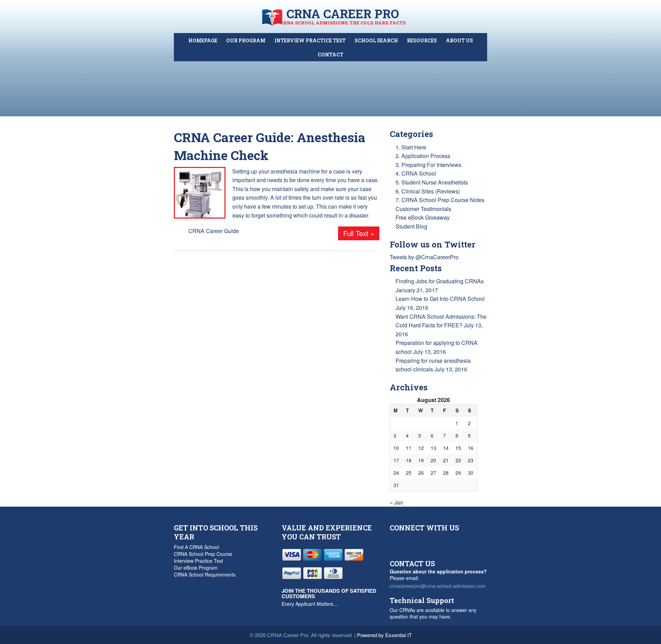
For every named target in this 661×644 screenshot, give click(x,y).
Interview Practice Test (198, 560)
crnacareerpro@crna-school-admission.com (438, 585)
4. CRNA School (416, 173)
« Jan (396, 502)
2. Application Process (423, 156)
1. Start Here (411, 147)
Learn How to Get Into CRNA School (440, 299)
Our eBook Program (196, 567)
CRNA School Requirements (204, 574)
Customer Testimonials (423, 209)
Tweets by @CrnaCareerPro (424, 257)
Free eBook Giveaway (423, 217)
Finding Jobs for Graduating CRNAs (440, 281)
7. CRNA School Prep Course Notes (440, 200)
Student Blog (411, 226)
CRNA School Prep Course (203, 553)
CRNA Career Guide (213, 231)
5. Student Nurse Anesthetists (432, 182)
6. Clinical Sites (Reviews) (428, 191)
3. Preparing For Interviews (428, 165)
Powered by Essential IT (384, 634)
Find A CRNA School (196, 546)
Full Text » (358, 233)
